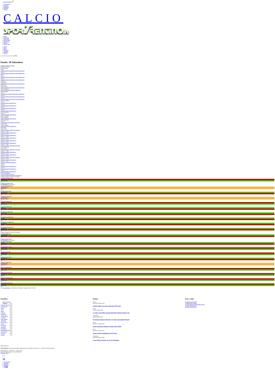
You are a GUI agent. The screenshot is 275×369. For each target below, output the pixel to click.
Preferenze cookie (5, 353)
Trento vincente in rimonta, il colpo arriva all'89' (107, 326)
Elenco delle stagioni (5, 172)
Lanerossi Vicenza (5, 305)
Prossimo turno (6, 40)
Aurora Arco (3, 207)
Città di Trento (6, 44)
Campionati (6, 37)
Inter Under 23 (4, 322)
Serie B (5, 46)
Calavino (3, 218)
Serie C (5, 48)
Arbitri (17, 175)
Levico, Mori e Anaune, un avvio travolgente (106, 340)
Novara (2, 324)
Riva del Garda (4, 198)
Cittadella (3, 312)
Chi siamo (5, 5)
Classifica (11, 73)
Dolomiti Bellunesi (5, 330)
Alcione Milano (4, 316)
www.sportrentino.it (6, 288)
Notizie (5, 36)
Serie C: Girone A (6, 302)
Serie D (5, 49)
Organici (18, 70)
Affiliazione (6, 7)
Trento (2, 311)
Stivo (2, 214)
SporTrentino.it (6, 4)
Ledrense (3, 188)
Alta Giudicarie (4, 192)
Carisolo (2, 224)
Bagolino (3, 202)
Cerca (20, 175)
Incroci (14, 70)
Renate (2, 308)
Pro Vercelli (3, 325)
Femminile (5, 51)
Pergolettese (3, 328)
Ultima (2, 70)
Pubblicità (5, 8)
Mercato (5, 43)
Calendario (6, 70)
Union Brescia (4, 306)
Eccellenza (5, 50)
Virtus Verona (4, 331)
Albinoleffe (3, 320)
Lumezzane (3, 314)
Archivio (5, 9)
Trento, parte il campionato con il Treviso (105, 333)
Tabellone (11, 70)
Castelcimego (4, 228)
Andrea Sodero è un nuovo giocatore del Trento (107, 306)
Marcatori (22, 70)
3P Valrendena (4, 179)
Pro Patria (3, 333)
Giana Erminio (4, 319)
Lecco (2, 309)
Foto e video (6, 41)
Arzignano (3, 317)
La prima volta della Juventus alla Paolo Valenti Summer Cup (111, 313)
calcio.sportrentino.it (7, 2)
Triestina (3, 335)
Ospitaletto (3, 327)
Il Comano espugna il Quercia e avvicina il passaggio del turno (111, 319)
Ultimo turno (6, 39)
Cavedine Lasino (4, 180)
